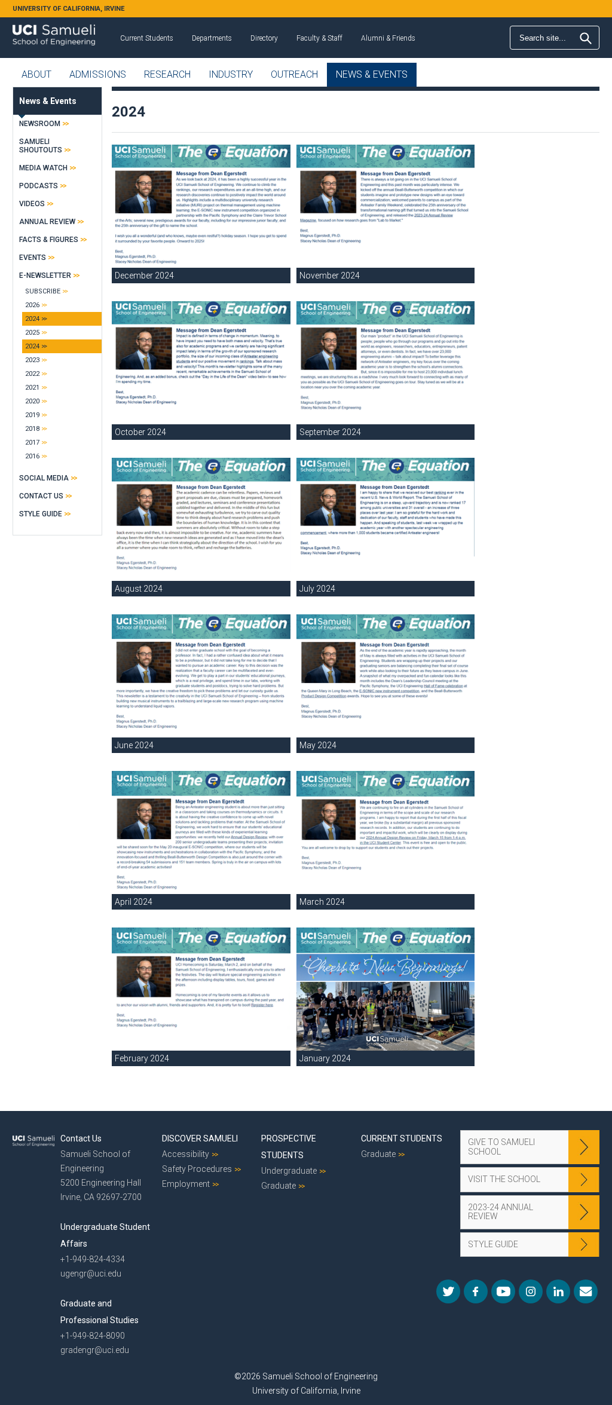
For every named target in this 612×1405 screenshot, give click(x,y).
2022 (32, 374)
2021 (32, 387)
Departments (212, 38)
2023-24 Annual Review (500, 1211)
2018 (32, 429)
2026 (32, 305)
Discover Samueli (200, 1138)
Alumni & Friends (388, 38)
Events (32, 257)
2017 (32, 442)
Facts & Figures (48, 239)
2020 (32, 401)
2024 (32, 319)
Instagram (531, 1291)
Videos (32, 204)
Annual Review (47, 222)
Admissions (97, 74)
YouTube (503, 1291)
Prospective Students (288, 1147)
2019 (32, 415)
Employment (186, 1184)
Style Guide (40, 514)
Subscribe (42, 291)
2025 (32, 332)
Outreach (294, 74)
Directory (264, 38)
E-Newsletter (45, 275)
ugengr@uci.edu (90, 1273)
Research (167, 74)
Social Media (44, 478)
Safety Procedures (197, 1169)
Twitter (448, 1291)
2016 (32, 456)
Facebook (476, 1291)
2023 (32, 360)
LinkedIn (558, 1291)
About (36, 74)
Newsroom (39, 124)
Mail (586, 1291)
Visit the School (504, 1179)
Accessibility (185, 1154)
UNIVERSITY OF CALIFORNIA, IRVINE (68, 9)
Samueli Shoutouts (40, 145)
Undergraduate (289, 1171)
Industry (231, 74)
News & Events (372, 74)
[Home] (54, 30)
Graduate (278, 1185)
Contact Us (41, 496)
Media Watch (43, 168)
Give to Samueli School (501, 1146)
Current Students (146, 38)
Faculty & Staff (319, 38)
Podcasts (38, 186)
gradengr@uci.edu (94, 1350)
